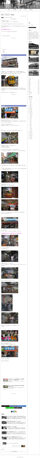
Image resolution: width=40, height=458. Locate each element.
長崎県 (2, 17)
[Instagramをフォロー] (13, 411)
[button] (18, 408)
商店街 (11, 17)
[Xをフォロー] (11, 411)
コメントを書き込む (13, 451)
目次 (3, 49)
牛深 (6, 20)
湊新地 (2, 71)
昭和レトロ (5, 17)
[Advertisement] (13, 43)
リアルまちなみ (8, 17)
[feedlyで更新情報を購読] (14, 411)
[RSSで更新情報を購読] (16, 411)
